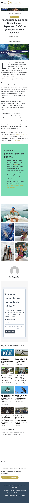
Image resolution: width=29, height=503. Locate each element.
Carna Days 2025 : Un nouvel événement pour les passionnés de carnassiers (7, 378)
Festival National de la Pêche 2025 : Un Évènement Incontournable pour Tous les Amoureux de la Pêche (21, 419)
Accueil (11, 13)
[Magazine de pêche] (14, 3)
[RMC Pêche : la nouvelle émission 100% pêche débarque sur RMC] (7, 352)
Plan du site (10, 492)
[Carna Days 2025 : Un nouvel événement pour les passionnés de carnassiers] (7, 370)
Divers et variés (17, 13)
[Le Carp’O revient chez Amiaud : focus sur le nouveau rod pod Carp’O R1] (21, 352)
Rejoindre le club (10, 319)
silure (16, 164)
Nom (2, 455)
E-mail (3, 461)
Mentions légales (18, 492)
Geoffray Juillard (15, 36)
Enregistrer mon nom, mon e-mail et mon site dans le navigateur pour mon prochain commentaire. (13, 471)
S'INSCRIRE (10, 332)
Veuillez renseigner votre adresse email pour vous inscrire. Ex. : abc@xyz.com (13, 327)
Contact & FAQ (21, 495)
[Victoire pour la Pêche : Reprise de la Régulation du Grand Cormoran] (21, 390)
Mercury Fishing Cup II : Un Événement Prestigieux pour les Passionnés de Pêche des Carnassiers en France (7, 419)
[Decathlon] (14, 9)
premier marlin (19, 140)
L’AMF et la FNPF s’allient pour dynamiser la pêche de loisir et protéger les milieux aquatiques (21, 379)
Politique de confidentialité (10, 495)
